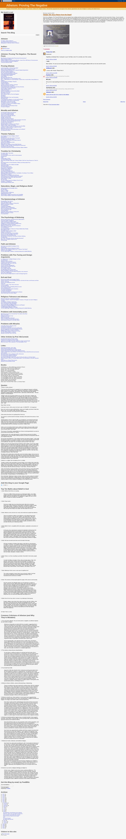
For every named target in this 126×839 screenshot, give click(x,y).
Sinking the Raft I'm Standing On (8, 207)
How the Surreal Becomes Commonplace (9, 233)
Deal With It (3, 96)
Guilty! (2, 157)
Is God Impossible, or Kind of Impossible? (9, 68)
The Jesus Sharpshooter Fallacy (7, 139)
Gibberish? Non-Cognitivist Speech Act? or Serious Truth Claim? (14, 249)
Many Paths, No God (5, 93)
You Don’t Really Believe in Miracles (8, 332)
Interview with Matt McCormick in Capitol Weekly (11, 349)
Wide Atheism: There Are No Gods (8, 101)
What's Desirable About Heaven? (8, 171)
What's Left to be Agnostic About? (8, 69)
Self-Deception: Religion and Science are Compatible (12, 194)
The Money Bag (4, 154)
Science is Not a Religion (6, 250)
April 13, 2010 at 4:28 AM (51, 59)
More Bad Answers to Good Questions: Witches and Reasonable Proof (15, 162)
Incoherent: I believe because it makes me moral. (11, 127)
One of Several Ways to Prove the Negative (10, 94)
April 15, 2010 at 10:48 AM (51, 77)
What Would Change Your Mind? (8, 85)
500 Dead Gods (4, 98)
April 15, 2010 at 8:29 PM (51, 85)
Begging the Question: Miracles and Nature (10, 330)
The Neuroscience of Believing (7, 192)
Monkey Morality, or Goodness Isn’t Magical (10, 123)
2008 (3, 825)
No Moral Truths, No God (6, 122)
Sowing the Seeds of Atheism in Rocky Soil (10, 203)
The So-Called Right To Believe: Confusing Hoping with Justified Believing (16, 251)
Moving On (3, 95)
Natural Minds (4, 136)
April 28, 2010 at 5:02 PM (51, 97)
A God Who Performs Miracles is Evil (8, 325)
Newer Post (45, 101)
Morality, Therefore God (6, 117)
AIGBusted (49, 68)
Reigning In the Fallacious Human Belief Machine (11, 144)
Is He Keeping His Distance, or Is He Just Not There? (12, 99)
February (5, 821)
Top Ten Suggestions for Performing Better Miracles (11, 328)
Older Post (122, 101)
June (4, 809)
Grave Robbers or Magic (6, 178)
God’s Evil (3, 283)
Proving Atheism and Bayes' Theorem (9, 81)
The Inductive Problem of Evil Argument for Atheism (11, 291)
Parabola (48, 75)
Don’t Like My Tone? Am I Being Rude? (9, 302)
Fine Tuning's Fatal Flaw (6, 268)
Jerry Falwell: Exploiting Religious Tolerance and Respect (13, 304)
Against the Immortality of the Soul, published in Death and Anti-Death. (15, 340)
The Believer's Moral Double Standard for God (10, 120)
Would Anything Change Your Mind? (8, 224)
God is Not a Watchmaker (6, 272)
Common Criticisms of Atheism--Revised (9, 84)
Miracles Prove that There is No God (8, 333)
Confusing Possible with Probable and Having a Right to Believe (14, 147)
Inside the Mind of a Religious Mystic (8, 221)
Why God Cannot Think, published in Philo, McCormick (12, 353)
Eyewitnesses (4, 156)
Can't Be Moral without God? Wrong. (8, 112)
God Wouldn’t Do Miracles (6, 326)
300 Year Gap (4, 179)
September (5, 805)
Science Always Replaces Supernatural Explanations (12, 195)
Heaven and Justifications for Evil (8, 282)
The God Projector (5, 227)
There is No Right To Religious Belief (8, 303)
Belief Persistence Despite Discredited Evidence (11, 140)
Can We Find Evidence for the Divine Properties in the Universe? (14, 271)
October (5, 804)
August (4, 806)
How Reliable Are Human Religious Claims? (10, 135)
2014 (3, 796)
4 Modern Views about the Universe (8, 262)
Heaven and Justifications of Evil (7, 142)
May (4, 810)
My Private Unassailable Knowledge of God (10, 246)
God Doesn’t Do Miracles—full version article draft (11, 327)
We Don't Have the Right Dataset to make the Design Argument (14, 273)
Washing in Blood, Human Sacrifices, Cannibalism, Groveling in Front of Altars (17, 173)
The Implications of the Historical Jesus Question (12, 812)
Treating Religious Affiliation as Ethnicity (9, 307)
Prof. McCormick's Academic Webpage (9, 354)
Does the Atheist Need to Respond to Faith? (10, 248)
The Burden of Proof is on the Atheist (8, 102)
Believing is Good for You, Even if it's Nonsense (11, 225)
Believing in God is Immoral (6, 128)
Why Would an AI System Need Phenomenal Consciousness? (14, 58)
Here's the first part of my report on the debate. (57, 94)
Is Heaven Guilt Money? (6, 290)
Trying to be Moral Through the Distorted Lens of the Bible (13, 126)
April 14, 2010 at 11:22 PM (51, 72)
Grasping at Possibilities (6, 206)
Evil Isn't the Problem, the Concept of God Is (10, 279)
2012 (3, 799)
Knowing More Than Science (7, 201)
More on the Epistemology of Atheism (8, 208)
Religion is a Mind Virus (6, 231)
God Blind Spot (4, 237)
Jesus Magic (3, 163)
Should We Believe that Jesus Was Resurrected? (11, 177)
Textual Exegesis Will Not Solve (7, 182)
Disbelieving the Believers (6, 168)
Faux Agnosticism (4, 205)
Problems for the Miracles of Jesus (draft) (9, 339)
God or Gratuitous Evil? (6, 287)
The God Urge (4, 240)
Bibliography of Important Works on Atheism (10, 42)
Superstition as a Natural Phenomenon (9, 360)
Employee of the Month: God (7, 315)
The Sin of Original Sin (5, 169)
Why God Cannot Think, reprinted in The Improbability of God (14, 341)
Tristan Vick (49, 51)
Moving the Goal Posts (5, 92)
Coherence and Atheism (6, 104)
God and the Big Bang (5, 264)
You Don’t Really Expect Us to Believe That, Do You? (12, 180)
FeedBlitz (8, 788)
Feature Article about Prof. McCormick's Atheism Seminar (13, 350)
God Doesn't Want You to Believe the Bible (10, 164)
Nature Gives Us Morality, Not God (8, 115)
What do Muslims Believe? (6, 59)
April (4, 811)
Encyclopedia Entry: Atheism (7, 75)
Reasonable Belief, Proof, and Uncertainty (9, 97)
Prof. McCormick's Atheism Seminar (8, 356)
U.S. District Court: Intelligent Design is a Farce (10, 259)
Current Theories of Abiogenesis (7, 265)
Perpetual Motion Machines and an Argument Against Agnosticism (14, 70)
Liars (4, 817)
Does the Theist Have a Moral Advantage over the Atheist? (13, 129)
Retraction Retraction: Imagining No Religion (10, 298)
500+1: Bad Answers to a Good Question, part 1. (11, 78)
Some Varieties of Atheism (6, 88)
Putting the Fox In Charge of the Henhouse (10, 175)
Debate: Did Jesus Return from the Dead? (57, 15)
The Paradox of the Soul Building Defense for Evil (11, 286)
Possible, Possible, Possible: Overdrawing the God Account (13, 145)
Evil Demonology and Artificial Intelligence (9, 61)
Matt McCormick (6, 48)
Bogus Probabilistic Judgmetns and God (9, 270)
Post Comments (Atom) (54, 104)
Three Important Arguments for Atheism (9, 73)
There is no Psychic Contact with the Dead (10, 319)
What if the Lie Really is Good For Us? (9, 239)
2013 (3, 798)
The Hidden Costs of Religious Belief (8, 230)
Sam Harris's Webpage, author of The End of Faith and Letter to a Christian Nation (18, 357)
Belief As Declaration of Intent (7, 212)
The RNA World (4, 260)
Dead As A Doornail (5, 316)
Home (84, 101)
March (4, 820)
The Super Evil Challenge (6, 289)
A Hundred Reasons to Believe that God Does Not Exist (12, 86)
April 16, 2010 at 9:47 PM (51, 90)
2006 (3, 827)
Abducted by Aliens (5, 165)
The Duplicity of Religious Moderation (8, 301)
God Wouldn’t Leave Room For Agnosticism (10, 100)
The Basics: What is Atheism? (7, 40)
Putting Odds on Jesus (5, 158)
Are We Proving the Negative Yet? (8, 72)
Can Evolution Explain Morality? (7, 113)
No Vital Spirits (4, 189)
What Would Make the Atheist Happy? (9, 293)
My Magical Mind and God (8, 819)
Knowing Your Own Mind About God (8, 235)
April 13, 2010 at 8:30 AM (51, 66)
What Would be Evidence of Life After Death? (10, 320)
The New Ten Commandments (7, 121)
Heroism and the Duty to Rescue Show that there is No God (13, 119)
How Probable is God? (5, 267)
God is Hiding (4, 76)
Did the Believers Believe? (6, 174)
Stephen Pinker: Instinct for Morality (8, 125)
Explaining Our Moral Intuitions (7, 118)
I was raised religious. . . (6, 141)
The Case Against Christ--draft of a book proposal (11, 155)
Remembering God (5, 229)
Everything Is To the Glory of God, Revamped (10, 138)
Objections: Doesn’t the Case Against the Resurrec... (13, 813)
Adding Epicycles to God (6, 193)
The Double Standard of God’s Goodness (9, 288)
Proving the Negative (5, 106)
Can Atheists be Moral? (6, 130)
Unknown (48, 92)
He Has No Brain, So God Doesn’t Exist (9, 105)
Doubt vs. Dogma (4, 190)
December (5, 803)
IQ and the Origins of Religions (7, 220)
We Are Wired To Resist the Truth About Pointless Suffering (13, 236)
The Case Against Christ (6, 159)
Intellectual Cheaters (5, 89)
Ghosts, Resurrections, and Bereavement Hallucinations (12, 219)
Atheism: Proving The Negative (26, 5)
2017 (3, 794)
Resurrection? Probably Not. (7, 167)
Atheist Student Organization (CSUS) (8, 348)
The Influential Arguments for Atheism (9, 41)
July (4, 807)
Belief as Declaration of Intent (7, 204)
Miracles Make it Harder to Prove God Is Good (10, 331)
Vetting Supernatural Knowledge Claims (9, 188)
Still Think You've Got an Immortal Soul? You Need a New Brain (14, 313)
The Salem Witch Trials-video (7, 153)
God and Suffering (5, 285)
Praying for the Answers (6, 116)
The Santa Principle (7, 818)
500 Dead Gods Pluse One (6, 77)
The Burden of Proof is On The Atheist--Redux (10, 103)
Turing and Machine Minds (6, 62)
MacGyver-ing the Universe (6, 261)
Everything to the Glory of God (7, 146)
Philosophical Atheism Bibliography (8, 74)
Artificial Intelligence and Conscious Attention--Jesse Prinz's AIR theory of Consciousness (19, 60)
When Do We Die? (5, 314)
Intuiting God (3, 247)
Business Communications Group (8, 361)
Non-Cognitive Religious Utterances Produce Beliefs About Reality (14, 228)
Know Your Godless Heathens (7, 71)
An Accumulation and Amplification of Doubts (11, 814)
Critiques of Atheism (5, 83)
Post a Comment (46, 99)
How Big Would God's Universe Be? (8, 269)
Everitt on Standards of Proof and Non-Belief (10, 91)
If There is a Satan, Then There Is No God (10, 284)
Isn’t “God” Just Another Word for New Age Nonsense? (12, 238)
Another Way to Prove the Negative (8, 87)
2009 (3, 824)
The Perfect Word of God (6, 166)
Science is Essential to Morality (7, 114)
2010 (3, 801)
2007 (3, 826)
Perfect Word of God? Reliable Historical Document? (12, 176)
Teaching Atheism (4, 82)
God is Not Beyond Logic (6, 202)
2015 (3, 795)
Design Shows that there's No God (8, 266)
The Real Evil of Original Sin (7, 170)
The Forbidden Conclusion (6, 226)
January (5, 822)
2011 (3, 800)
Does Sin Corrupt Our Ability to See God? (9, 234)
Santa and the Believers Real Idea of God (9, 222)
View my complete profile (6, 50)
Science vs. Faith (4, 191)
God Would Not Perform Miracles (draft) (9, 338)
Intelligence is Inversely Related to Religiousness (11, 223)
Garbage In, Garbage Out (6, 181)
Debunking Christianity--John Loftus (8, 347)
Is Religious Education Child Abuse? (8, 306)
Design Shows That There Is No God (8, 263)
